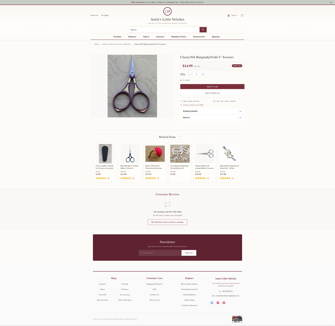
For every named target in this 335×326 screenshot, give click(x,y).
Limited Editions (189, 294)
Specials (216, 37)
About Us (94, 15)
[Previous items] (154, 136)
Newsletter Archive (189, 289)
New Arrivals (102, 300)
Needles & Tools (178, 37)
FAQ (154, 289)
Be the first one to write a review (167, 222)
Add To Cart (212, 86)
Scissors (160, 37)
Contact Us (154, 294)
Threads (117, 37)
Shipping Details (190, 111)
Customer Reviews (189, 305)
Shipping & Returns (154, 284)
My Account (154, 300)
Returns (186, 117)
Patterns (132, 37)
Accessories (199, 37)
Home (96, 44)
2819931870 (227, 291)
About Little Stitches (189, 284)
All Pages (105, 15)
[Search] (203, 29)
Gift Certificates (124, 300)
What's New (189, 300)
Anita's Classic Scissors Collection (116, 44)
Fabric (146, 37)
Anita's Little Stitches (167, 19)
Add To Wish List (212, 93)
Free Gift (102, 294)
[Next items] (180, 136)
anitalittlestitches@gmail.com (227, 296)
